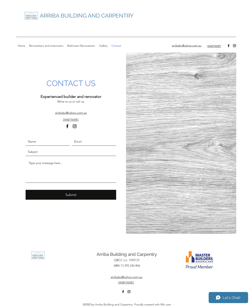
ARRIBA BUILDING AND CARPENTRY (86, 15)
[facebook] (229, 46)
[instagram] (234, 46)
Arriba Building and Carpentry (127, 254)
